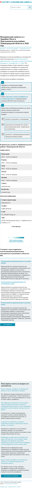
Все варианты (8, 324)
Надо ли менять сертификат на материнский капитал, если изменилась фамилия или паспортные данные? (14, 461)
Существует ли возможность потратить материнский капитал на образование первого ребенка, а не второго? (14, 423)
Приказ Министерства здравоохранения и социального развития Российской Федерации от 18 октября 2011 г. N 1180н (16, 61)
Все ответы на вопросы (11, 476)
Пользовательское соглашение (11, 483)
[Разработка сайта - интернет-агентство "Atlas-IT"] (16, 487)
